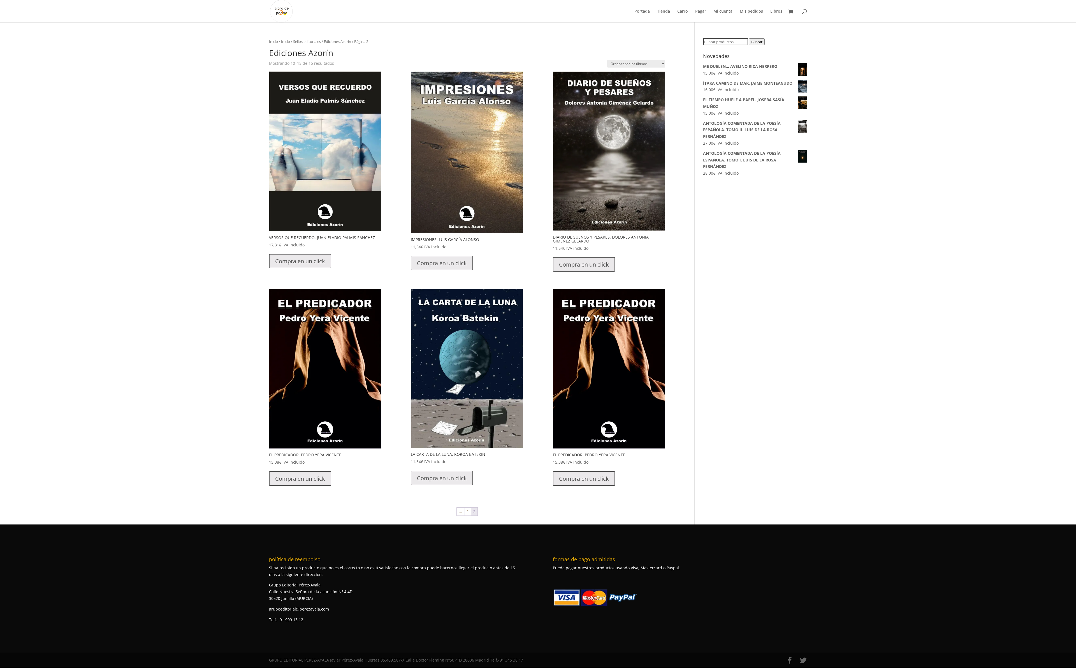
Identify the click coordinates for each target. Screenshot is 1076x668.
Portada (642, 11)
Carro (682, 11)
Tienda (663, 11)
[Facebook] (789, 660)
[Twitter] (803, 660)
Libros (776, 11)
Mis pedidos (751, 11)
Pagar (700, 11)
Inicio (273, 41)
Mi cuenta (722, 11)
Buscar (756, 41)
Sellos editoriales (307, 41)
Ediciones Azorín (337, 41)
